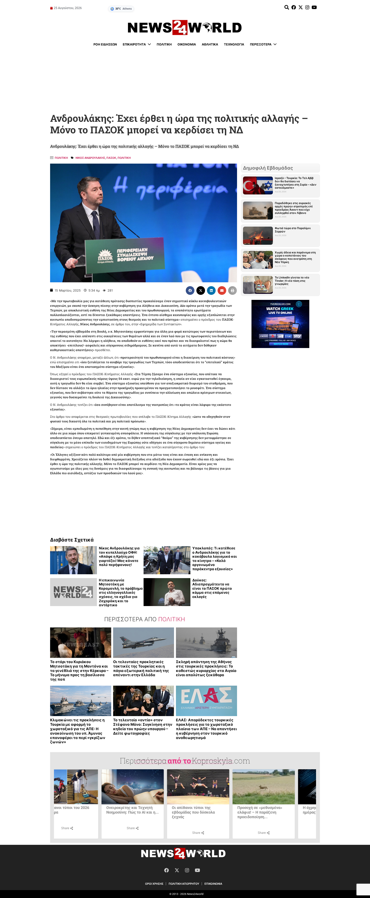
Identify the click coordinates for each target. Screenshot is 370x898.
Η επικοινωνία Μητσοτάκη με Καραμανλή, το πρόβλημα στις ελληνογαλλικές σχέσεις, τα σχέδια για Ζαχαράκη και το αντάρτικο (121, 592)
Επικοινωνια (213, 883)
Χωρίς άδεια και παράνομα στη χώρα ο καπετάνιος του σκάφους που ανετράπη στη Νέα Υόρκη (295, 257)
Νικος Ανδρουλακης (90, 157)
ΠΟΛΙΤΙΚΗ (124, 157)
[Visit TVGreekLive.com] (280, 324)
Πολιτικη (61, 157)
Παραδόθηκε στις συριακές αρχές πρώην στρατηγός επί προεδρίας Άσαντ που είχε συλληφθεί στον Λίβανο (294, 207)
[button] (190, 290)
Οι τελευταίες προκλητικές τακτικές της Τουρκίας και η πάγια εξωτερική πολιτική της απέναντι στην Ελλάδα (141, 668)
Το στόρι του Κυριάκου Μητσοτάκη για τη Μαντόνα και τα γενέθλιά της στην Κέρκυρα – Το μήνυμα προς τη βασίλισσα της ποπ (79, 671)
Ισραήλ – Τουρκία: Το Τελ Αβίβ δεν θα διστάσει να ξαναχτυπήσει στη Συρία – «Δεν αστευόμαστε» (295, 182)
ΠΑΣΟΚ (111, 157)
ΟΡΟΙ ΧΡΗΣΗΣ (154, 883)
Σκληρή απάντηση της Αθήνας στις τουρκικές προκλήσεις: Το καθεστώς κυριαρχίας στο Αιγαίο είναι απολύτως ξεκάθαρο (206, 668)
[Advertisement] (185, 80)
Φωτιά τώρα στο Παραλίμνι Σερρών (293, 229)
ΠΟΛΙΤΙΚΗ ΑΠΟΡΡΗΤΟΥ (184, 883)
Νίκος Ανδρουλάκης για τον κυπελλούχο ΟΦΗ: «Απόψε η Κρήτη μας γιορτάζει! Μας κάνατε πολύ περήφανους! (119, 556)
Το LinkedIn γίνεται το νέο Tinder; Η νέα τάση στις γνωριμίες (292, 281)
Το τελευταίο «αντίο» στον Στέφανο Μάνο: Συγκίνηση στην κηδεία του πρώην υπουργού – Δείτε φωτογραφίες (142, 726)
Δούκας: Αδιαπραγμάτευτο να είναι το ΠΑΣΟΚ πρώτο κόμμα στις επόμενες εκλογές (212, 588)
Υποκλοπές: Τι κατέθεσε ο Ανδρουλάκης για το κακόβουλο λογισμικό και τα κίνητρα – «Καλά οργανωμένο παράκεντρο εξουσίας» (214, 558)
